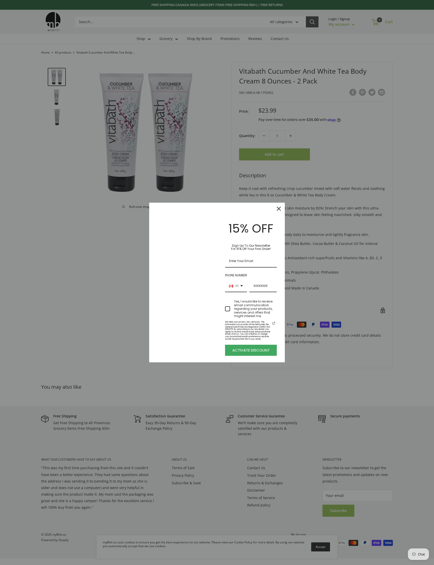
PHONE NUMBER (236, 275)
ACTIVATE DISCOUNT (251, 350)
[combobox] (236, 286)
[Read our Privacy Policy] (274, 323)
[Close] (279, 209)
